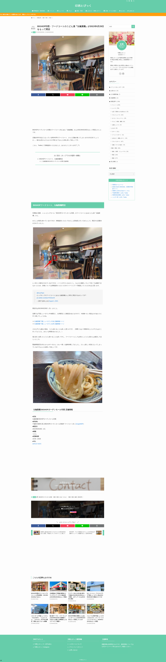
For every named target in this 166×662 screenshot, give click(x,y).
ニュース (115, 108)
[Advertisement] (67, 111)
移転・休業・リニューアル (120, 151)
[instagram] (129, 1)
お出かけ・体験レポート (119, 138)
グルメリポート (117, 141)
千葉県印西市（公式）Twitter (120, 193)
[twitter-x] (127, 1)
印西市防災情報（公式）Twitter (120, 195)
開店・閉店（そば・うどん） (60, 497)
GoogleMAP (79, 424)
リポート (115, 131)
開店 (115, 158)
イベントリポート (118, 134)
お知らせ (114, 90)
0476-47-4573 (37, 444)
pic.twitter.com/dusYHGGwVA (46, 298)
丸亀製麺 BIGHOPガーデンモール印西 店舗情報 (55, 161)
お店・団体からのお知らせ (120, 111)
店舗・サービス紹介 (118, 144)
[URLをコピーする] (97, 94)
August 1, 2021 (53, 301)
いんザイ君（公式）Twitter (119, 197)
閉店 (34, 32)
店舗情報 (114, 98)
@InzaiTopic (40, 293)
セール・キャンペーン (119, 118)
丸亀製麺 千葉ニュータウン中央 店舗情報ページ (49, 321)
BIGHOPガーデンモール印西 (45, 497)
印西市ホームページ (117, 184)
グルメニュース (117, 115)
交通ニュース (117, 125)
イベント (115, 105)
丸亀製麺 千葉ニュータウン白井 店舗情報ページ (49, 324)
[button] (38, 94)
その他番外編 (115, 94)
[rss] (131, 1)
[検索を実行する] (133, 26)
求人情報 (114, 161)
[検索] (134, 1)
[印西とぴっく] (83, 5)
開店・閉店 (115, 148)
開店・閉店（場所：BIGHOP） (76, 497)
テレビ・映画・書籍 (118, 121)
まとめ (114, 128)
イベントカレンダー (117, 87)
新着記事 (115, 101)
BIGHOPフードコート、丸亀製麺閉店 (51, 159)
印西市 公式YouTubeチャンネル (121, 190)
